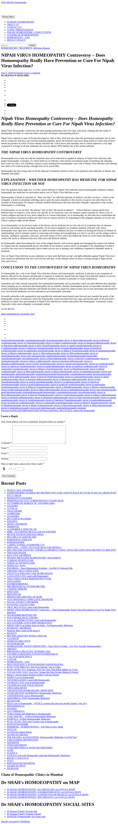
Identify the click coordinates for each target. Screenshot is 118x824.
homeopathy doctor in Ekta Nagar (29, 364)
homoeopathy (37, 392)
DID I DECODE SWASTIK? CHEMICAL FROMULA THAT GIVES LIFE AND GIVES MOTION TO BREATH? (61, 550)
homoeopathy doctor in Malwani (85, 405)
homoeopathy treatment (75, 408)
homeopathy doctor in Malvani (19, 371)
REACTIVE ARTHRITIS (19, 555)
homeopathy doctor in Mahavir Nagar (35, 369)
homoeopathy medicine (54, 408)
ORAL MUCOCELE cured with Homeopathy (69, 410)
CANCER (12, 659)
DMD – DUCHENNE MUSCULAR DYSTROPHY (31, 532)
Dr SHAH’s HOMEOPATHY (21, 22)
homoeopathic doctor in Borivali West (34, 377)
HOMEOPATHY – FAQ (18, 37)
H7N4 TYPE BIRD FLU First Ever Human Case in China (34, 667)
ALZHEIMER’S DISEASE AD (22, 529)
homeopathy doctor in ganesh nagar (61, 364)
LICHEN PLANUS (16, 766)
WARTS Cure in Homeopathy (20, 677)
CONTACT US (14, 27)
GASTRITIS (13, 638)
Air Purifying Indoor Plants (19, 732)
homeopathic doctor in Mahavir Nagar (60, 351)
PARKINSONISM (15, 542)
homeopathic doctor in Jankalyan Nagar (24, 348)
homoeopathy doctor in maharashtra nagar (42, 403)
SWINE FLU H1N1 (16, 565)
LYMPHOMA (13, 513)
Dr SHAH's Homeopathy (25, 9)
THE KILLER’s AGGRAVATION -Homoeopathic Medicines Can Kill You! (42, 737)
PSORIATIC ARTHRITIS (19, 628)
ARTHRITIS (13, 742)
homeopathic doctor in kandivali (57, 348)
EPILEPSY (12, 521)
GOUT (10, 760)
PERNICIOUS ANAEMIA (19, 498)
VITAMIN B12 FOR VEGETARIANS (25, 685)
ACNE (10, 750)
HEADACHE (13, 701)
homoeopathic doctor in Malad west (86, 387)
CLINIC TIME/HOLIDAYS (20, 29)
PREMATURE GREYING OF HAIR (24, 597)
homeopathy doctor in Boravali (42, 358)
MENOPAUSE (14, 594)
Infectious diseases (41, 48)
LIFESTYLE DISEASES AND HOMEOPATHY (30, 573)
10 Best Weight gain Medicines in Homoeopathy (29, 714)
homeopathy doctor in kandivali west (70, 366)
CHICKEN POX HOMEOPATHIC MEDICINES (30, 690)
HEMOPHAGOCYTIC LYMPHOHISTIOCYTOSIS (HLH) (35, 500)
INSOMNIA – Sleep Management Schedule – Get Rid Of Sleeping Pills (40, 568)
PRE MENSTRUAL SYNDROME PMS (26, 586)
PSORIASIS (13, 768)
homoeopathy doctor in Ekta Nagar (72, 397)
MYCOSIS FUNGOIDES (19, 519)
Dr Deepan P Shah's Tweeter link (22, 811)
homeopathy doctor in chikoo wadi (24, 361)
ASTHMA (12, 708)
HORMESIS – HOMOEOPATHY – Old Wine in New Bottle (35, 727)
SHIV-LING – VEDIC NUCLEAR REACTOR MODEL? (34, 547)
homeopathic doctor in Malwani (63, 353)
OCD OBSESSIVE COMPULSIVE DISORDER (30, 599)
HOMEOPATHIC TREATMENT (16, 48)
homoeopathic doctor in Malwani (32, 390)
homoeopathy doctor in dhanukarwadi (39, 397)
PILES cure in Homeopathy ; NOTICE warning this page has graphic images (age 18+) (47, 703)
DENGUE (12, 729)
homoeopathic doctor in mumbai (62, 390)
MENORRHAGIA (16, 706)
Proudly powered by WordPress (15, 821)
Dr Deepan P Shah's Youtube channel (24, 814)
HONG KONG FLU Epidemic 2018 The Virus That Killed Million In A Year (42, 669)
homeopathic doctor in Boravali (66, 340)
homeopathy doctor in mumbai (76, 371)
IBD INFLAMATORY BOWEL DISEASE (27, 636)
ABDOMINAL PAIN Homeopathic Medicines (28, 698)
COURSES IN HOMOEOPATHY (23, 35)
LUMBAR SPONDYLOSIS (20, 560)
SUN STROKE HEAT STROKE (22, 617)
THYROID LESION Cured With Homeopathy (28, 680)
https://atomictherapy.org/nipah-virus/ (18, 314)
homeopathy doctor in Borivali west (72, 358)
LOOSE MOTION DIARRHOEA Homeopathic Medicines (34, 693)
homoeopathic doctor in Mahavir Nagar (24, 387)
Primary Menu (8, 17)
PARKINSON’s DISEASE (19, 539)
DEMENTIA (13, 526)
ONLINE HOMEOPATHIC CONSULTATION (29, 32)
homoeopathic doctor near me (90, 390)
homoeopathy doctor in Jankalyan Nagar (51, 400)
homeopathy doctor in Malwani (47, 371)
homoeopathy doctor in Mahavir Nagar (78, 403)
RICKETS (12, 633)
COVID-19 (12, 508)
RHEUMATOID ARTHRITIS (21, 763)
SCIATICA (12, 753)
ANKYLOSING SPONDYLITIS (22, 740)
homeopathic (7, 340)
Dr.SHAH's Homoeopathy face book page (26, 816)
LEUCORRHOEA (16, 711)
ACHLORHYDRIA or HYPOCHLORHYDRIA (30, 747)
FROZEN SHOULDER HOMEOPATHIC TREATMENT (34, 558)
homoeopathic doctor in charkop (66, 377)
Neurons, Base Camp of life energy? (23, 630)
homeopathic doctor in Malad (90, 351)
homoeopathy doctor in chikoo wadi (87, 395)
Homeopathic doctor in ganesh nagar (64, 345)
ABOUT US (13, 24)
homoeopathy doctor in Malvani (55, 405)
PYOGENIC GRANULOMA (21, 604)
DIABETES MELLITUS (18, 641)
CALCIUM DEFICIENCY (19, 656)
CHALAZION (14, 581)
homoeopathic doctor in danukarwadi (22, 379)
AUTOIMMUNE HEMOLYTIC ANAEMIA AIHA (31, 503)
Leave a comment (32, 73)
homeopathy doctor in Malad (65, 369)
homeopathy (80, 356)
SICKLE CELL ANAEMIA (20, 490)
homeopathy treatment (34, 374)
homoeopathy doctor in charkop (56, 395)
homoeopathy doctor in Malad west (25, 405)
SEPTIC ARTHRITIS (17, 524)
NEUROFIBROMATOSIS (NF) (22, 410)
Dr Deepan (18, 73)
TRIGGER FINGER (16, 552)
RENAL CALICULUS (17, 758)
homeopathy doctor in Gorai (90, 364)
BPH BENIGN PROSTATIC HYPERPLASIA (29, 651)
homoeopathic (50, 374)
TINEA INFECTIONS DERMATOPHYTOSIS (29, 578)
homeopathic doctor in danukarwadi (82, 343)
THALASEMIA (14, 511)
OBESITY (12, 649)
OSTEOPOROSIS (15, 643)
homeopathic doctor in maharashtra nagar (24, 351)
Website (4, 458)
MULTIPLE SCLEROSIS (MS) (22, 537)
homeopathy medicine (14, 374)
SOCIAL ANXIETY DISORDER (22, 602)
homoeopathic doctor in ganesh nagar (24, 382)
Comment (6, 443)
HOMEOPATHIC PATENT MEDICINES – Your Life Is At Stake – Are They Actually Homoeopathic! (54, 646)
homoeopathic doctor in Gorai (54, 382)
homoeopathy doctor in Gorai (19, 400)
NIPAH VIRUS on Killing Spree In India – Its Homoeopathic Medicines (40, 625)
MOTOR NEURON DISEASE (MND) (25, 534)
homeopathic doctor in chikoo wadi (50, 343)
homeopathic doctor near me (21, 356)
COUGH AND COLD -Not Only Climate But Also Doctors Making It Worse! (43, 672)
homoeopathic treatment (20, 392)
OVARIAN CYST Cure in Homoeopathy (26, 682)
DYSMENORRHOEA (17, 584)
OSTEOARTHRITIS (17, 745)
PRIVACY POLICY (16, 40)
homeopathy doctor (19, 358)
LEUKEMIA (13, 516)
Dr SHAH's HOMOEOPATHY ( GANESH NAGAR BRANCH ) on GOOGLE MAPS (47, 794)
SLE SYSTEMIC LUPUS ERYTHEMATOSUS (29, 623)
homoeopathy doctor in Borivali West (25, 395)
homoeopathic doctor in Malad (56, 387)
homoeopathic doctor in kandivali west (54, 384)
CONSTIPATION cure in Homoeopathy (25, 695)
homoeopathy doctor (75, 392)
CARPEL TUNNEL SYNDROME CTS (25, 545)
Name (4, 448)
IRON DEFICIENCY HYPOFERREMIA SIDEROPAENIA (35, 664)
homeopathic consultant (23, 340)
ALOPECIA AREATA (17, 734)
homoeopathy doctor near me (30, 408)
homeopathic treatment (65, 356)
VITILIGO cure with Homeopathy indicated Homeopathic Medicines (38, 755)
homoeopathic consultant (68, 374)
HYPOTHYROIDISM (17, 724)
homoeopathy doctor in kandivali (85, 400)
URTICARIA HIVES (17, 688)
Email (4, 453)
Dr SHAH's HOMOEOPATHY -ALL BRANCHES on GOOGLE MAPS (41, 789)
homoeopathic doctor (89, 374)
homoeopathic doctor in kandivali (22, 384)
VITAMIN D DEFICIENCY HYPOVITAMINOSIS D (32, 654)
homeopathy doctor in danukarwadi (56, 361)
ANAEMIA (12, 506)
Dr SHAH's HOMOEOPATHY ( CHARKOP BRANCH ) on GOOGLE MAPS (44, 792)
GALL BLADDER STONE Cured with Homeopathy (31, 620)
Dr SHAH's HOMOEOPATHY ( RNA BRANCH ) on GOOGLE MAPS (41, 797)
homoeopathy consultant (54, 392)
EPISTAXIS (12, 591)
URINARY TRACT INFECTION (23, 571)
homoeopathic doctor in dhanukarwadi (56, 379)
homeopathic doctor (43, 340)
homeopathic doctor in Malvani (34, 353)
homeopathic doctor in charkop (19, 343)
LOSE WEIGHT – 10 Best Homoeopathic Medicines (31, 716)
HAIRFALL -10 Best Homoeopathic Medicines (28, 719)
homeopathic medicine (44, 356)
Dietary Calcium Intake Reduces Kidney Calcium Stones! (33, 675)
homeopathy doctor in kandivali (39, 366)
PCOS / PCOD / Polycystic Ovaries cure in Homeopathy (33, 721)
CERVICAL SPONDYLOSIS (21, 563)
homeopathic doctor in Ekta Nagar (32, 345)
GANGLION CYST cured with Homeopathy (28, 576)
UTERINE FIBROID (17, 589)
